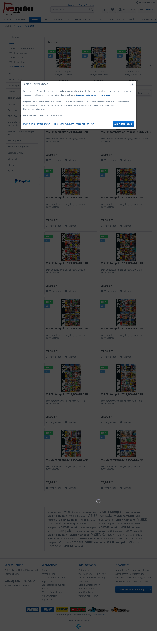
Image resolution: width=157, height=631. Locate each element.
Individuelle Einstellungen (36, 123)
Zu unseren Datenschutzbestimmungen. (93, 95)
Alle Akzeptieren (123, 123)
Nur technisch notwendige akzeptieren (74, 123)
